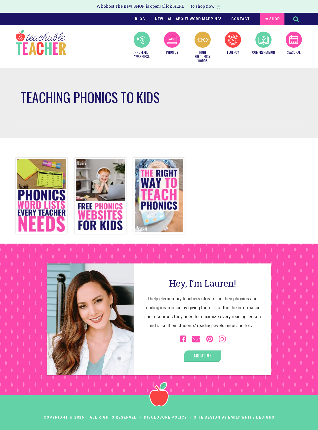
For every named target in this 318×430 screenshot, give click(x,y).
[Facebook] (183, 339)
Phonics (172, 51)
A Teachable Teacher (41, 42)
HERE (178, 6)
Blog (140, 19)
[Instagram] (222, 339)
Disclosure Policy (165, 417)
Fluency (233, 51)
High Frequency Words (202, 56)
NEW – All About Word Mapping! (188, 19)
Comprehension (263, 51)
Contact (240, 19)
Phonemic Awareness (142, 54)
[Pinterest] (209, 339)
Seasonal (294, 51)
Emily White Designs (251, 417)
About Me (203, 356)
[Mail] (196, 339)
